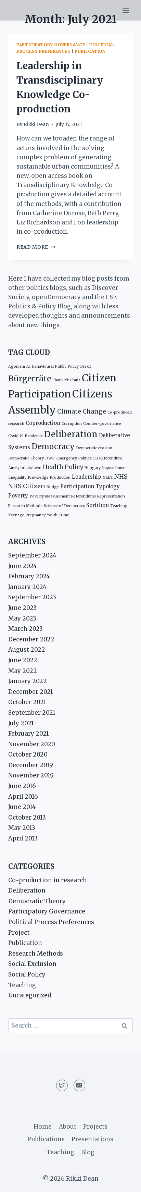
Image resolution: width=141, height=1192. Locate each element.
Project (18, 932)
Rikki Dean (36, 124)
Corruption (72, 423)
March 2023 (25, 628)
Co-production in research (47, 880)
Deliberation (71, 434)
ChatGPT (60, 380)
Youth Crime (58, 515)
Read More (35, 247)
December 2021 (30, 692)
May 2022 (22, 671)
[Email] (79, 1085)
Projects (95, 1126)
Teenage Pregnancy (27, 515)
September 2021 (31, 712)
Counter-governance (102, 423)
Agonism (16, 366)
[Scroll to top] (124, 1182)
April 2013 (23, 838)
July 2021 (21, 723)
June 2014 (22, 807)
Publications (46, 1139)
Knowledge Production (49, 477)
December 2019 (30, 765)
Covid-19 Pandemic (25, 436)
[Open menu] (126, 10)
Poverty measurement (49, 496)
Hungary (93, 468)
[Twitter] (62, 1085)
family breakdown (24, 468)
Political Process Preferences (51, 922)
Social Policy (27, 974)
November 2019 (31, 775)
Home (43, 1126)
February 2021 (28, 733)
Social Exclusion (32, 964)
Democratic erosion (94, 448)
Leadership (86, 477)
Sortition (97, 505)
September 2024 (32, 555)
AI (28, 366)
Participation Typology (90, 486)
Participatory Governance (50, 44)
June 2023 (22, 608)
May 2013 (21, 828)
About (67, 1126)
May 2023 (22, 618)
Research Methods (25, 506)
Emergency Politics (74, 458)
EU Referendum (107, 458)
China (75, 380)
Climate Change (81, 411)
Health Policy (63, 467)
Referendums (83, 496)
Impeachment (114, 468)
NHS (121, 476)
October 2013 (27, 817)
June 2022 (22, 660)
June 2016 (22, 786)
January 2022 (27, 681)
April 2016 (23, 796)
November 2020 (31, 744)
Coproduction (43, 423)
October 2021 (27, 702)
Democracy (53, 446)
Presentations (92, 1139)
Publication (90, 51)
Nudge (53, 487)
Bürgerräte (29, 378)
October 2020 (28, 754)
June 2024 (22, 566)
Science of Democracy (64, 506)
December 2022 (31, 639)
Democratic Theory (26, 458)
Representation (111, 496)
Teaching (119, 506)
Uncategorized (29, 995)
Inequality (17, 477)
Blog (87, 1152)
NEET (108, 477)
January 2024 (27, 587)
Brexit (85, 366)
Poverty (18, 495)
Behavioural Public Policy (55, 366)
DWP (50, 458)
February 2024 (29, 576)
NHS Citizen (26, 486)
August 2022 (26, 649)
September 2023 (32, 597)
